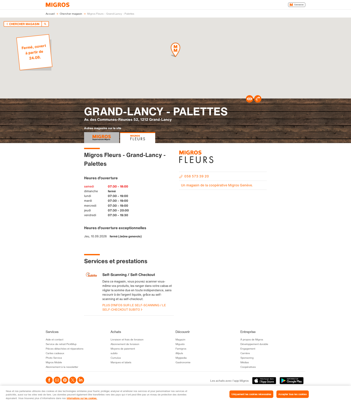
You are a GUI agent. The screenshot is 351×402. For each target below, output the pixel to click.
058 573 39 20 (196, 176)
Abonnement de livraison (125, 344)
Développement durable (254, 344)
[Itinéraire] (249, 101)
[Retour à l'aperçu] (45, 24)
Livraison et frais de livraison (127, 339)
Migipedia (181, 357)
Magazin (180, 339)
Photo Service (54, 357)
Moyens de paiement (123, 348)
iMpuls (179, 353)
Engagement (247, 348)
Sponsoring (247, 357)
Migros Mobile (54, 362)
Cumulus (116, 357)
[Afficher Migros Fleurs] (137, 137)
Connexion (299, 4)
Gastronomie (183, 362)
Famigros (181, 348)
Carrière (245, 353)
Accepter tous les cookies (292, 393)
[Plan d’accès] (257, 101)
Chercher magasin (24, 24)
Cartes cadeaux (55, 353)
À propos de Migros (251, 339)
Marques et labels (121, 362)
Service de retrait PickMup (61, 344)
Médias (244, 362)
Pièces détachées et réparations (64, 348)
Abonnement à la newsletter (62, 366)
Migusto (180, 344)
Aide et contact (54, 339)
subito (114, 353)
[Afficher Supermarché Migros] (101, 137)
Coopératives (248, 366)
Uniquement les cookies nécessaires (251, 393)
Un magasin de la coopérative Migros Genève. (217, 185)
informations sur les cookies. (82, 398)
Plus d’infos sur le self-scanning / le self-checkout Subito (134, 307)
